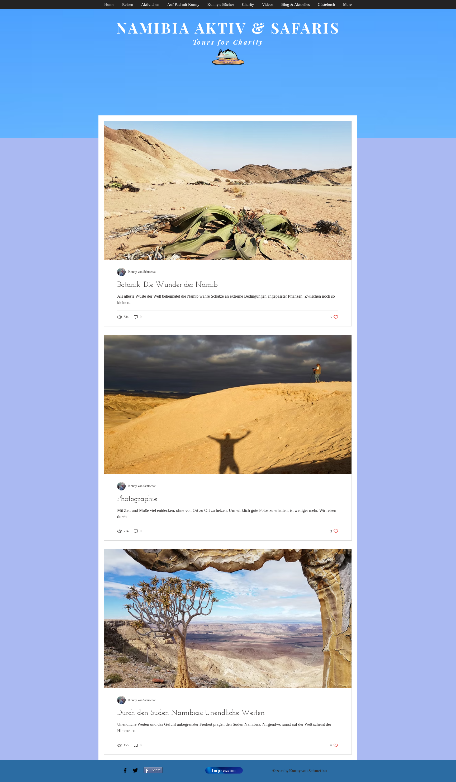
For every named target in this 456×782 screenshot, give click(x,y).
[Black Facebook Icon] (125, 770)
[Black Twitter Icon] (135, 770)
